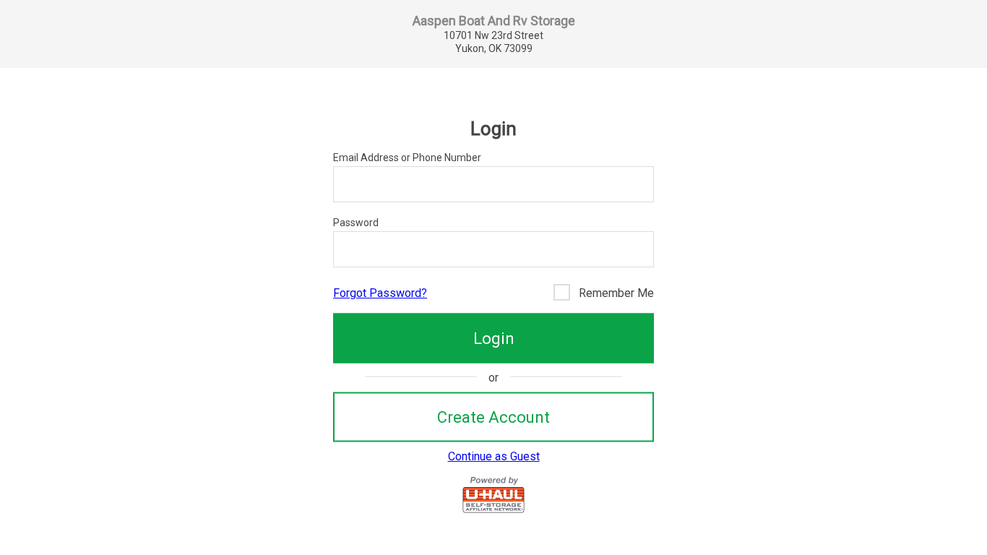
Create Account (493, 417)
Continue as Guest (494, 456)
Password (356, 222)
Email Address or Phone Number (407, 157)
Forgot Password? (380, 293)
